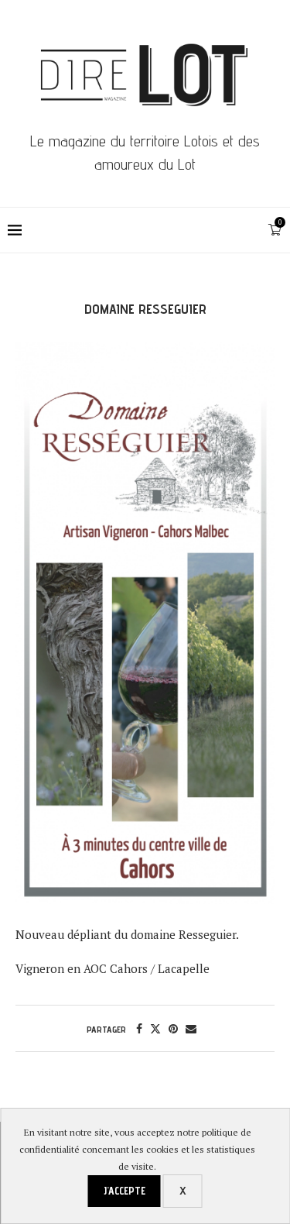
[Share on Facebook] (139, 1028)
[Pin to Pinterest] (173, 1028)
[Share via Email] (191, 1028)
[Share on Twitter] (155, 1028)
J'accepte (124, 1190)
